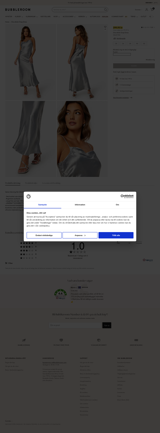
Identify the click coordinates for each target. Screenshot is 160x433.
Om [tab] (117, 205)
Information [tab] (80, 205)
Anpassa (78, 235)
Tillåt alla (116, 235)
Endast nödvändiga (44, 235)
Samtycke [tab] (42, 205)
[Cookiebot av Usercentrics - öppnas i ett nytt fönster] (123, 196)
